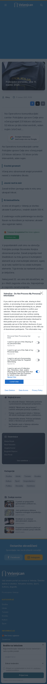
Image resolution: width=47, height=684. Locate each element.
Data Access (23, 390)
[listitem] (23, 337)
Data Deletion (10, 390)
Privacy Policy (37, 390)
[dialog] (23, 342)
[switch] (38, 342)
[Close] (42, 294)
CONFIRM (14, 382)
